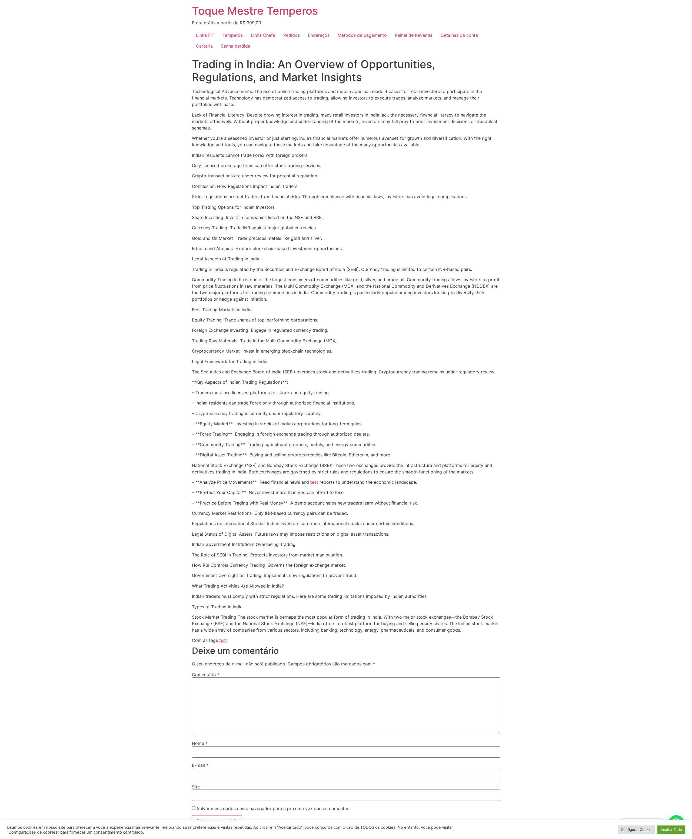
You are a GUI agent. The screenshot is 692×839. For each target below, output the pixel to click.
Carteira (204, 46)
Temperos (232, 35)
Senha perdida (235, 46)
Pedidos (291, 35)
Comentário (205, 674)
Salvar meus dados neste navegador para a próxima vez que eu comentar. (273, 808)
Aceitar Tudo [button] (671, 829)
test (314, 482)
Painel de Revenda (413, 35)
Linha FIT (205, 35)
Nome (200, 743)
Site (196, 787)
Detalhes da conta (459, 35)
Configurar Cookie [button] (636, 829)
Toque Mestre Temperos (255, 10)
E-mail (200, 765)
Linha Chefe (263, 35)
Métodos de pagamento (362, 35)
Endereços (319, 35)
